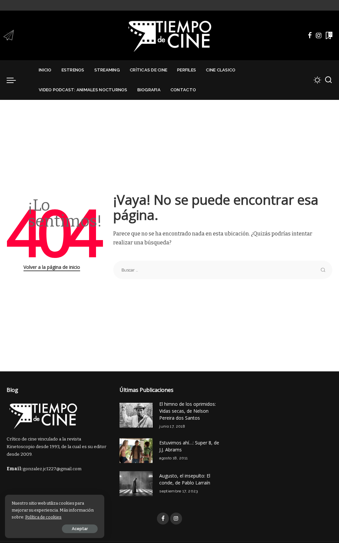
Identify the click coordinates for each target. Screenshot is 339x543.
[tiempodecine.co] (169, 35)
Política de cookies (43, 517)
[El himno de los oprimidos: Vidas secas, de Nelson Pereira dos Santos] (136, 415)
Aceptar (80, 528)
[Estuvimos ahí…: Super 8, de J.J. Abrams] (136, 450)
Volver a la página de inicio (52, 267)
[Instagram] (318, 35)
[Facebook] (310, 35)
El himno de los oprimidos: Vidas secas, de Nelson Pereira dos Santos (187, 411)
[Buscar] (328, 80)
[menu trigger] (15, 80)
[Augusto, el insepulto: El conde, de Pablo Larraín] (136, 483)
